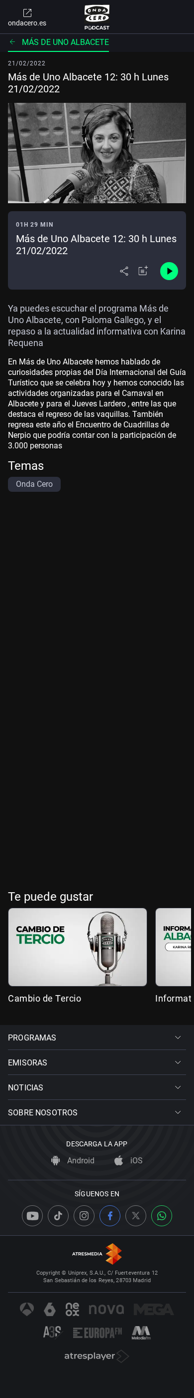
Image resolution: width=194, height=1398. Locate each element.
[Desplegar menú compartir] (124, 271)
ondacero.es (27, 23)
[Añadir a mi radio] (143, 271)
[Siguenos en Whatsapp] (161, 1215)
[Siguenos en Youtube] (32, 1215)
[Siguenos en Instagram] (84, 1215)
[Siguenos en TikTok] (58, 1215)
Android (80, 1160)
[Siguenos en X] (135, 1215)
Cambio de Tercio (44, 998)
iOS (135, 1160)
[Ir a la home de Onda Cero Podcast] (97, 17)
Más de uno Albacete (65, 42)
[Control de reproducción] (169, 271)
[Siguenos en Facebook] (109, 1215)
